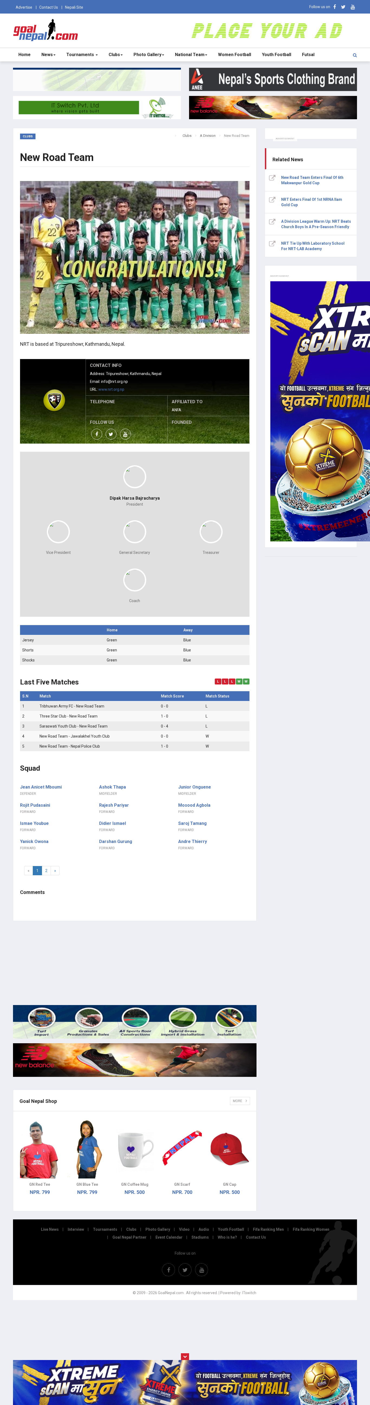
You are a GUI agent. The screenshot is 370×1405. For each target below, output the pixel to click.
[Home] (179, 135)
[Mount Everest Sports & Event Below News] (135, 1037)
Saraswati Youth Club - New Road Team (74, 726)
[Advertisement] (134, 963)
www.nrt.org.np (111, 389)
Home (24, 54)
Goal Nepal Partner (129, 1237)
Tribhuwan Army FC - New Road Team (72, 706)
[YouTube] (353, 7)
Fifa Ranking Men (268, 1229)
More (238, 1101)
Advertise (24, 7)
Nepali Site (74, 7)
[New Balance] (135, 1075)
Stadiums (200, 1237)
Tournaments (80, 54)
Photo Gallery (147, 54)
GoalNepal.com (46, 30)
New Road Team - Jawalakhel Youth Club (75, 736)
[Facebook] (334, 7)
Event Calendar (169, 1237)
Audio (204, 1229)
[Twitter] (343, 7)
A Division (208, 136)
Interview (76, 1229)
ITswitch (249, 1293)
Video (184, 1229)
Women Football (234, 54)
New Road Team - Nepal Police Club (70, 746)
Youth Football (276, 54)
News (47, 54)
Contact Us (48, 7)
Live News (50, 1229)
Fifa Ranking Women (311, 1229)
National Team (190, 54)
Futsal (308, 54)
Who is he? (227, 1237)
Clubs (114, 54)
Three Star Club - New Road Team (69, 716)
